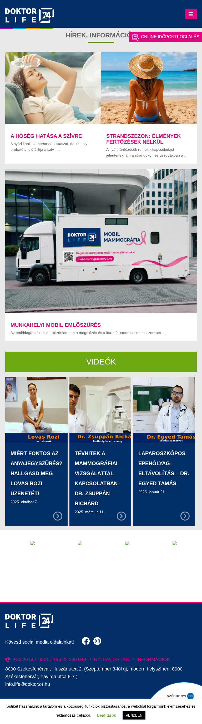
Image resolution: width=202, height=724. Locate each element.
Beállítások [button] (106, 715)
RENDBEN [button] (134, 715)
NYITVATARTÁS (111, 659)
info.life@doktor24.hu (27, 684)
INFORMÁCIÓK (153, 659)
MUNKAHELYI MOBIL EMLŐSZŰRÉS (56, 325)
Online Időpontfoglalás (170, 37)
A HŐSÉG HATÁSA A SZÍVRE (46, 136)
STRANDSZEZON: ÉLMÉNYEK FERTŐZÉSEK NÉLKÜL (143, 139)
